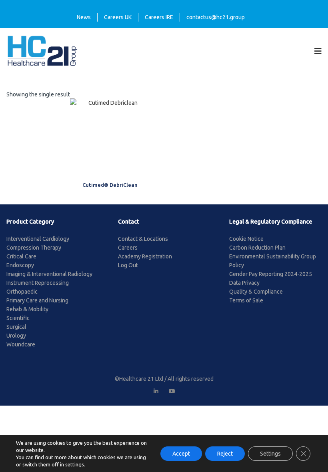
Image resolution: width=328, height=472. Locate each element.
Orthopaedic (22, 291)
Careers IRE (159, 17)
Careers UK (118, 17)
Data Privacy (244, 283)
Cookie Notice (246, 239)
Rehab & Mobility (27, 309)
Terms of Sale (246, 300)
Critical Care (21, 256)
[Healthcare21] (42, 50)
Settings (270, 453)
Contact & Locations (143, 239)
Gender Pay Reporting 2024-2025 (270, 274)
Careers (128, 247)
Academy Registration (145, 256)
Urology (16, 335)
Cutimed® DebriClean (110, 185)
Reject (225, 453)
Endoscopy (20, 265)
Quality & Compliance (256, 291)
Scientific (18, 318)
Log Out (128, 265)
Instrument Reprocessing (37, 283)
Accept (181, 453)
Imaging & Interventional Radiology (49, 274)
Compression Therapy (33, 247)
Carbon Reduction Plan (257, 247)
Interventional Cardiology (37, 239)
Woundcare (20, 344)
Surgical (16, 327)
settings (74, 464)
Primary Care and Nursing (37, 300)
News (84, 17)
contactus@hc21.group (215, 17)
